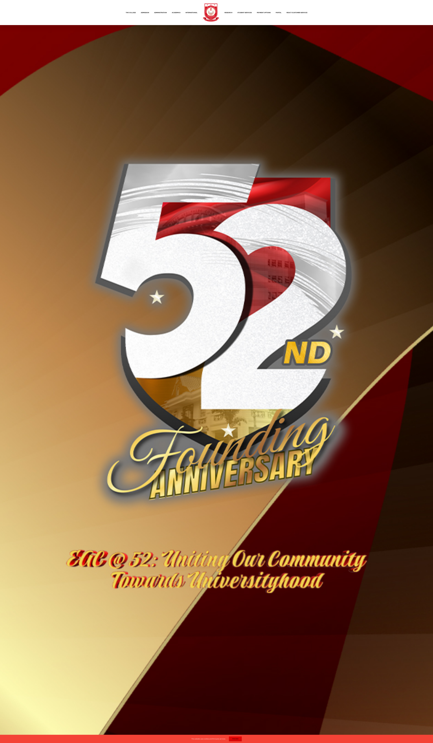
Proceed (235, 739)
